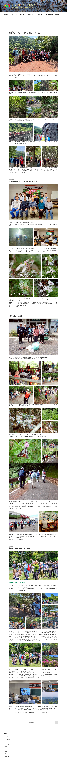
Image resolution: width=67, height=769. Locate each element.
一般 (4, 741)
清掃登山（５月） (16, 316)
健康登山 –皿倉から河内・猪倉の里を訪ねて (26, 33)
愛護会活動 (6, 749)
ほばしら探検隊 (7, 739)
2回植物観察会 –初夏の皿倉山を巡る (23, 181)
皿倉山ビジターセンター (25, 5)
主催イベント (6, 744)
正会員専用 (57, 14)
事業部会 (5, 746)
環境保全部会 (6, 756)
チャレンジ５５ (13, 14)
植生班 (5, 753)
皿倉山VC (6, 14)
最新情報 (5, 751)
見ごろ (5, 758)
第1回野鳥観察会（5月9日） (20, 548)
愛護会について (30, 14)
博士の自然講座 (49, 14)
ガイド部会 (6, 736)
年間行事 (22, 14)
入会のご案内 (40, 14)
